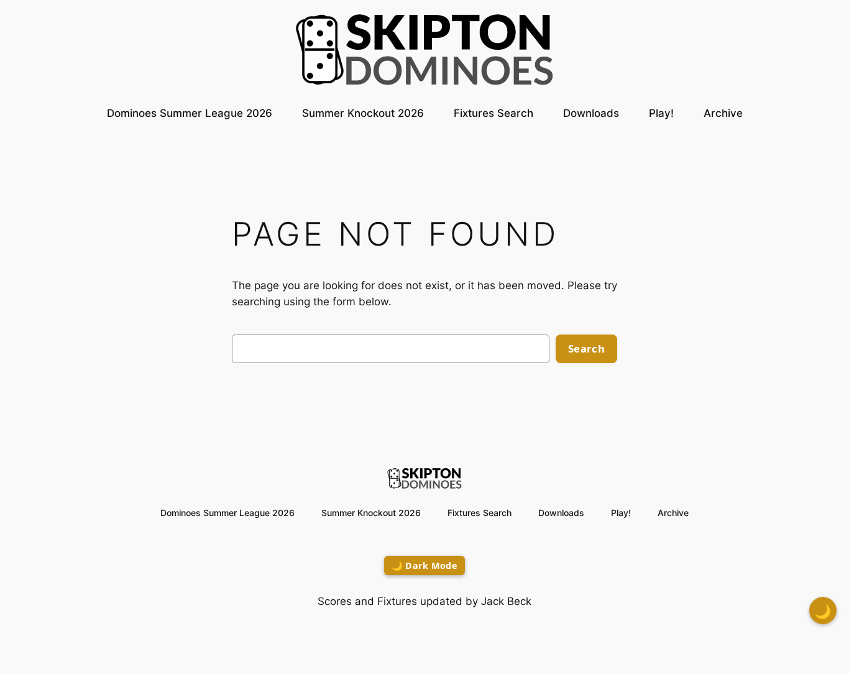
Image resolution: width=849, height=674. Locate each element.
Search (586, 348)
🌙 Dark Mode (424, 565)
